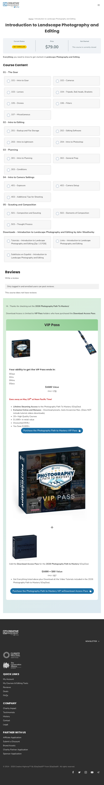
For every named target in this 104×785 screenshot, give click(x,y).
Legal (5, 724)
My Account (8, 679)
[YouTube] (92, 772)
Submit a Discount (11, 741)
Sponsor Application (12, 753)
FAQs (5, 695)
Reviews (7, 687)
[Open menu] (98, 5)
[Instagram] (85, 772)
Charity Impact (9, 708)
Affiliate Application (12, 737)
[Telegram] (98, 772)
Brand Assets (9, 745)
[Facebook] (73, 772)
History (6, 716)
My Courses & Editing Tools (15, 683)
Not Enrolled (19, 47)
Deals (5, 691)
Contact (6, 720)
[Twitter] (79, 772)
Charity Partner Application (15, 749)
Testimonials (9, 712)
